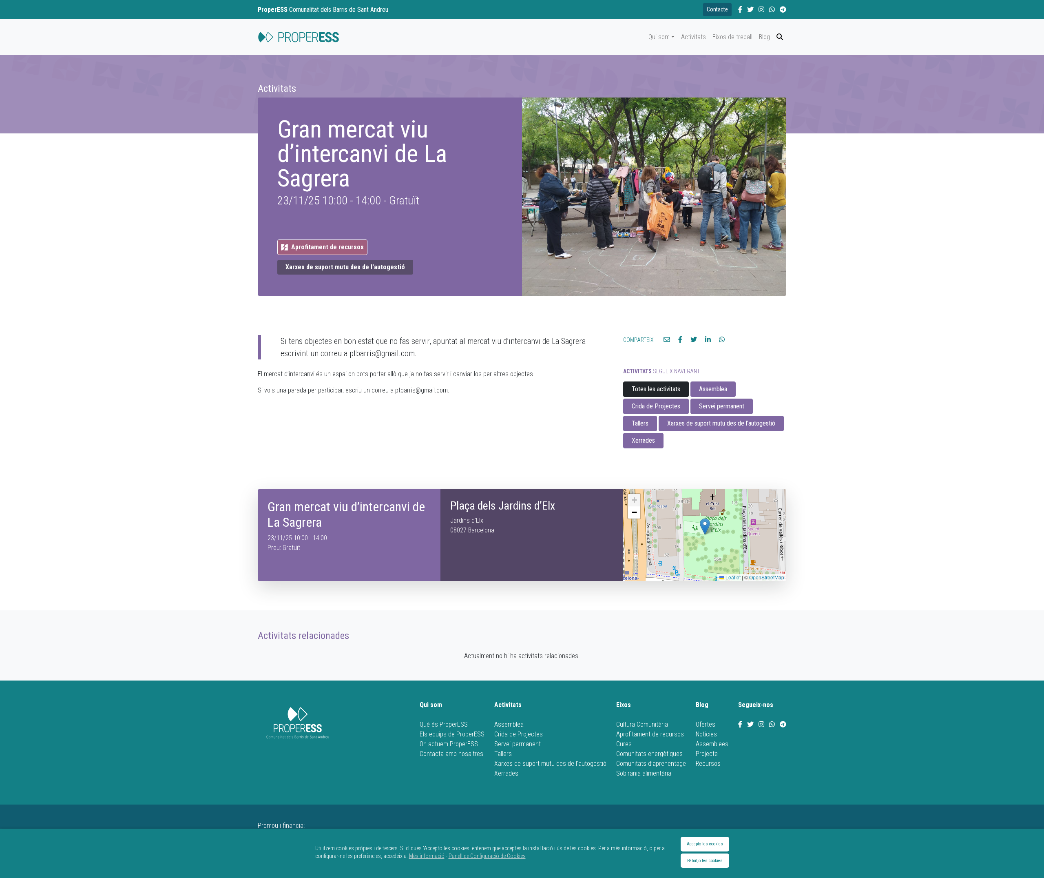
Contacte (717, 9)
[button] (705, 526)
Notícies (706, 734)
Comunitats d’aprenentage (651, 763)
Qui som (659, 37)
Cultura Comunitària (642, 724)
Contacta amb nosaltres (451, 754)
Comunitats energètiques (649, 754)
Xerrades (643, 440)
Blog (764, 37)
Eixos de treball (732, 37)
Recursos (708, 763)
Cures (624, 744)
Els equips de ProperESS (452, 734)
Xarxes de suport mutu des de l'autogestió (345, 267)
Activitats (693, 37)
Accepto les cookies (705, 844)
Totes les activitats (656, 389)
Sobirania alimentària (643, 773)
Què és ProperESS (444, 724)
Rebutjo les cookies (705, 860)
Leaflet (732, 577)
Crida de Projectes (656, 406)
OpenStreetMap (766, 577)
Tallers (640, 423)
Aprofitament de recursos (650, 734)
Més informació (427, 856)
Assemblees (712, 744)
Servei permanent (721, 406)
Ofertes (705, 724)
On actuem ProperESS (449, 744)
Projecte (707, 754)
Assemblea (713, 389)
